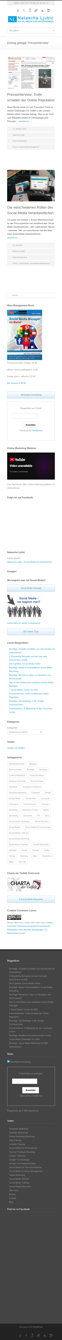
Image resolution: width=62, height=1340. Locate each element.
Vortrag (12, 856)
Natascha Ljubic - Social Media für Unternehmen (29, 562)
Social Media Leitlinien (19, 833)
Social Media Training (19, 1183)
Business (43, 770)
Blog (11, 1202)
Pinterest (34, 8)
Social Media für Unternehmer (38, 827)
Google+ (21, 8)
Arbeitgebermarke (16, 764)
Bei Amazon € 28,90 (16, 383)
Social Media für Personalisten (23, 1148)
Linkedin (45, 804)
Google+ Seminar (17, 1156)
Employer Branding (17, 781)
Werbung (24, 856)
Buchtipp (30, 770)
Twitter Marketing (17, 1175)
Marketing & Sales (30, 810)
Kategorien (12, 728)
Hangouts (45, 798)
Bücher (12, 1194)
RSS (47, 8)
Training (35, 850)
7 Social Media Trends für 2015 (23, 690)
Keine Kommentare (20, 141)
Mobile (46, 810)
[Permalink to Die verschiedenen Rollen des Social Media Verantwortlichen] (31, 185)
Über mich (13, 1190)
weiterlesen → (25, 121)
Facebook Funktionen (31, 787)
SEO (47, 816)
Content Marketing (17, 775)
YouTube (28, 8)
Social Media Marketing (19, 839)
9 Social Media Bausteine (31, 899)
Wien (35, 856)
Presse (15, 147)
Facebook (15, 8)
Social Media (24, 263)
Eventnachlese (37, 781)
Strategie (13, 850)
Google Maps (15, 798)
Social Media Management (29, 147)
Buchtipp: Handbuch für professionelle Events (30, 1035)
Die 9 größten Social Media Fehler (24, 664)
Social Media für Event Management (26, 1171)
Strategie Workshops (18, 1132)
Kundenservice (29, 804)
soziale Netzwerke (41, 844)
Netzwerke (27, 816)
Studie (24, 850)
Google (48, 793)
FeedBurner (37, 430)
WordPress (38, 1327)
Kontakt (12, 1198)
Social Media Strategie (31, 588)
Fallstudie (35, 793)
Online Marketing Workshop (21, 1136)
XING (40, 8)
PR (38, 816)
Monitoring (13, 816)
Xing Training (15, 1140)
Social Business (42, 821)
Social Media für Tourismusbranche (25, 1167)
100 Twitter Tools (31, 631)
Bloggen (33, 764)
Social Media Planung (18, 844)
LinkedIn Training (17, 1144)
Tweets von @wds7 (16, 748)
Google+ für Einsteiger (19, 1159)
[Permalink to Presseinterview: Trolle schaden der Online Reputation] (31, 73)
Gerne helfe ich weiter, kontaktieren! (23, 623)
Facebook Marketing (18, 793)
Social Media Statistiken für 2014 (24, 1039)
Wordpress (47, 856)
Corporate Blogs (37, 775)
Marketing (13, 810)
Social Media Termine (19, 1179)
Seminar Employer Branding (22, 1152)
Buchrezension (15, 770)
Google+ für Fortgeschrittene (22, 1163)
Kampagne (13, 804)
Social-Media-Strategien (19, 821)
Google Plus (30, 798)
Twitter (47, 850)
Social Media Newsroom (20, 1186)
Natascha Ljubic (19, 135)
